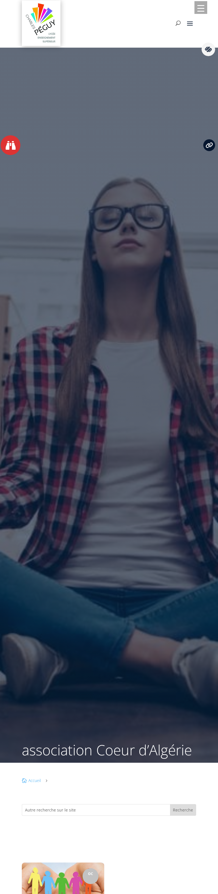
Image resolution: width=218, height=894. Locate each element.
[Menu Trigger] (200, 7)
